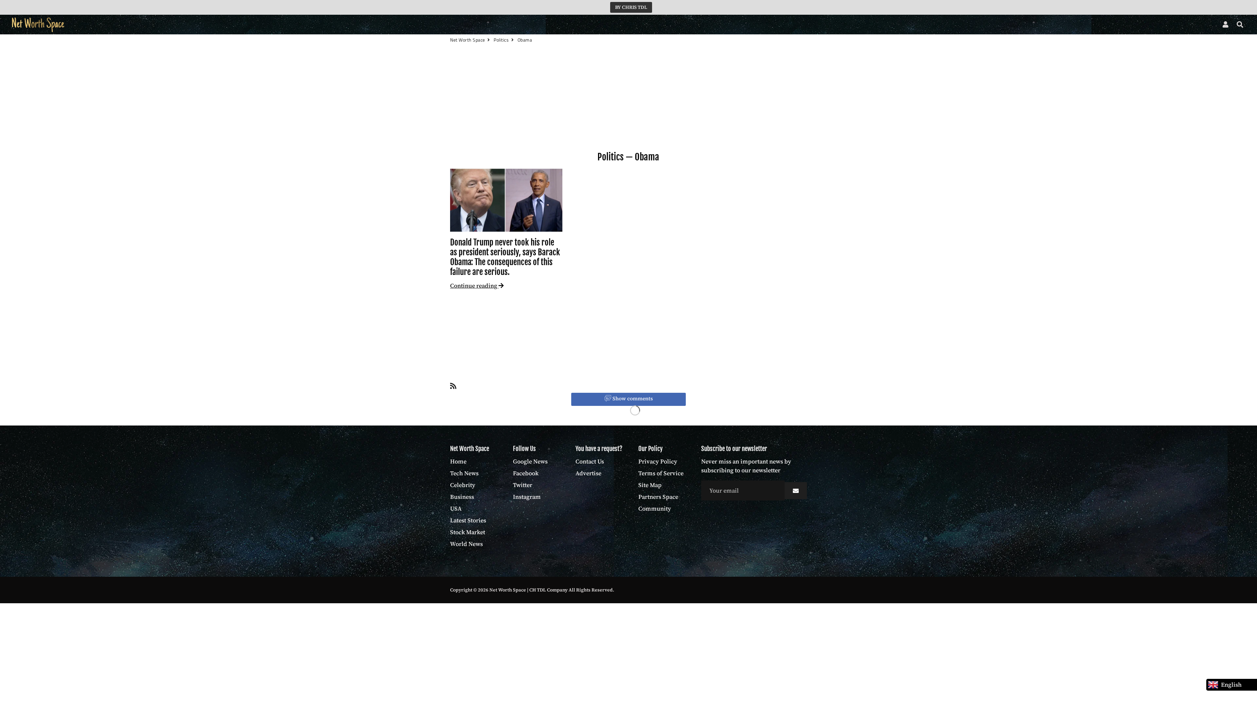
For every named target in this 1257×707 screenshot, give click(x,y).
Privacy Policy (657, 461)
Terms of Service (660, 473)
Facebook (525, 473)
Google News (530, 461)
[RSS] (453, 387)
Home (83, 24)
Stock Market (273, 24)
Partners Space (658, 497)
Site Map (650, 485)
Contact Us (589, 461)
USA (200, 24)
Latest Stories (230, 24)
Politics (610, 157)
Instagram (527, 497)
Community (654, 508)
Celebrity (144, 24)
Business (175, 24)
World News (315, 24)
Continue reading (474, 285)
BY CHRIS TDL (631, 7)
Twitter (522, 485)
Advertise (588, 473)
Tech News (112, 24)
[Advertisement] (628, 108)
